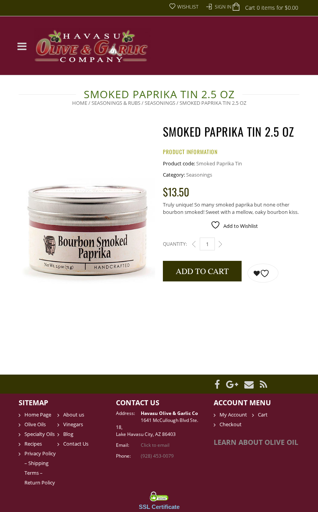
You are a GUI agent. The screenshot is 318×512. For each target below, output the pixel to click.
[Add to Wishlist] (262, 273)
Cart (263, 414)
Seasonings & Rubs (116, 102)
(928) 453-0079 (157, 456)
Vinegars (73, 424)
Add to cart (202, 271)
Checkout (230, 424)
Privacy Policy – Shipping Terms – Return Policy (40, 468)
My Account (233, 414)
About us (73, 414)
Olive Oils (35, 424)
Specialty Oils (39, 433)
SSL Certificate (159, 506)
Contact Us (75, 443)
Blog (68, 433)
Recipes (33, 443)
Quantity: (175, 244)
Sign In (223, 6)
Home (79, 102)
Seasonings (160, 102)
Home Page (37, 414)
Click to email (155, 445)
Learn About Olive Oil (256, 442)
